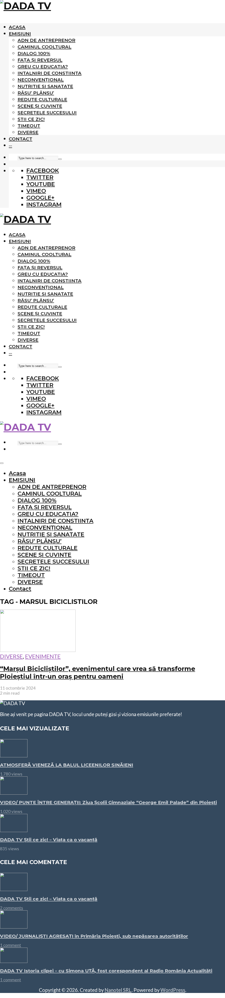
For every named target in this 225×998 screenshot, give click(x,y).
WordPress (172, 990)
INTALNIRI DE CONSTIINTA (50, 73)
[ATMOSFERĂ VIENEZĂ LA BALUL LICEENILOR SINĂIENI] (13, 755)
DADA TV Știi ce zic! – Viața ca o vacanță (48, 839)
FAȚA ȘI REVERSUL (40, 60)
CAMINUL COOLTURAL (44, 47)
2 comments (11, 907)
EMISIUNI (20, 33)
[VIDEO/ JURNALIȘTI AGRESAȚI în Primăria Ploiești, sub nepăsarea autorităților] (13, 926)
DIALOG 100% (34, 53)
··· (10, 145)
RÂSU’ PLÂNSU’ (36, 93)
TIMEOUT (29, 125)
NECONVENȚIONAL (41, 79)
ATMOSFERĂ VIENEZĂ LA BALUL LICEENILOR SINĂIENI (66, 765)
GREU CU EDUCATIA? (43, 66)
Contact (20, 139)
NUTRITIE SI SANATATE (45, 86)
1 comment (10, 945)
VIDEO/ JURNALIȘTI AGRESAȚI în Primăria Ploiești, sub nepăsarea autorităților (94, 936)
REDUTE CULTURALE (42, 99)
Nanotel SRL (118, 990)
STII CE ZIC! (31, 119)
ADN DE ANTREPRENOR (46, 40)
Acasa (17, 27)
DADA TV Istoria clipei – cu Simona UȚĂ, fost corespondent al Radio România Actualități (106, 970)
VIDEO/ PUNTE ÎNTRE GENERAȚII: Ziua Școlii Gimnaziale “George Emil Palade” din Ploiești (108, 802)
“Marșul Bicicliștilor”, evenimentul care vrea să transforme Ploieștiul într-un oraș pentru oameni (97, 672)
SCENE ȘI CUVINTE (40, 106)
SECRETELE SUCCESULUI (47, 112)
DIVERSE (28, 132)
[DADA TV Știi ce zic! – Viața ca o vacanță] (13, 830)
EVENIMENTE (43, 656)
